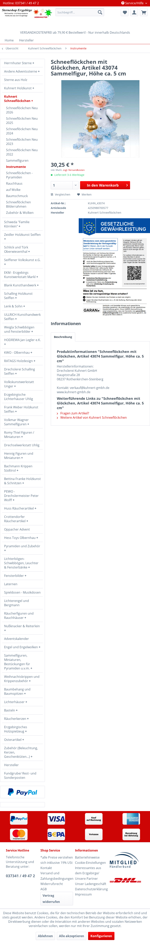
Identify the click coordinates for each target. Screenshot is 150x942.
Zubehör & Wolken (20, 213)
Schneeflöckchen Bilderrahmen (18, 204)
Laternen (10, 584)
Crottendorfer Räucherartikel (15, 519)
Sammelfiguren (17, 160)
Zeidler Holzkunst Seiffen (22, 234)
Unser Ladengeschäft (90, 884)
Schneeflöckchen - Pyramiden (19, 175)
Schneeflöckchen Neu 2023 (22, 141)
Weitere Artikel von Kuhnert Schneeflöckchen (93, 417)
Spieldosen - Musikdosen (22, 592)
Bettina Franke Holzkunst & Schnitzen (22, 481)
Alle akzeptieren (71, 936)
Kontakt (46, 868)
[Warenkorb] (144, 12)
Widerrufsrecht (51, 884)
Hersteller (11, 765)
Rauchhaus (14, 183)
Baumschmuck (17, 196)
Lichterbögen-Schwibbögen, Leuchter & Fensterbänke (21, 563)
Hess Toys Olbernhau (20, 538)
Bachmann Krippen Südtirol (18, 468)
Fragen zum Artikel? (74, 413)
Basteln (10, 710)
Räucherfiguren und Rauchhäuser (19, 615)
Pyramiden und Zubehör (22, 546)
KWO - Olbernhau (17, 352)
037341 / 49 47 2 (20, 875)
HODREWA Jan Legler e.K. (22, 340)
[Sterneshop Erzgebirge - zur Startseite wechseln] (27, 17)
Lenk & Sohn (13, 306)
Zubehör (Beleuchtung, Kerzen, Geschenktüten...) (21, 752)
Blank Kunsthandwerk (20, 285)
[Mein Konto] (134, 12)
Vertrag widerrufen (51, 898)
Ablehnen (45, 936)
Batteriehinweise (87, 857)
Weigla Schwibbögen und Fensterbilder (19, 329)
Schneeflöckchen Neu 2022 (22, 152)
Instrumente (16, 167)
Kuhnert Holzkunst (18, 88)
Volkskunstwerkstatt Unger (19, 384)
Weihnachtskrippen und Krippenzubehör (21, 678)
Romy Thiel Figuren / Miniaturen (19, 434)
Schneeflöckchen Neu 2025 (22, 120)
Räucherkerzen (15, 719)
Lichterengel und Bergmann (16, 603)
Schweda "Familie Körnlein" (16, 224)
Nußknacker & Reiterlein (22, 626)
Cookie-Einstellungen (90, 862)
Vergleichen (62, 194)
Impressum (83, 894)
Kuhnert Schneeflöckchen (17, 98)
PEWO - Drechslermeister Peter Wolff (21, 495)
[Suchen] (100, 12)
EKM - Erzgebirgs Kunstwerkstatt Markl (20, 274)
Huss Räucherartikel (19, 508)
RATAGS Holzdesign (19, 361)
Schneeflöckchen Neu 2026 (22, 110)
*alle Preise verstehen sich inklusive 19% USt (56, 860)
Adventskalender (16, 639)
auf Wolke (13, 190)
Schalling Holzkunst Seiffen (18, 295)
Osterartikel (13, 740)
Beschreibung (63, 337)
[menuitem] (79, 12)
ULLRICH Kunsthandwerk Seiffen (22, 316)
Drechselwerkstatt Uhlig (21, 445)
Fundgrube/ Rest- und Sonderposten (20, 775)
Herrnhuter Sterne (18, 63)
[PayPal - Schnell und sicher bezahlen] (22, 792)
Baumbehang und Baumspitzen (17, 691)
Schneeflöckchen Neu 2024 (22, 131)
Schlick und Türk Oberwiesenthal (16, 249)
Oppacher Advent (17, 529)
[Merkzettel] (125, 12)
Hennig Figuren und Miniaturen (18, 455)
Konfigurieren (101, 936)
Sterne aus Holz (15, 80)
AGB (43, 889)
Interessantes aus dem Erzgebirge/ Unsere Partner (88, 873)
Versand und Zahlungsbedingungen (56, 876)
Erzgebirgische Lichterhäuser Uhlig (18, 396)
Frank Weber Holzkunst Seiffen (21, 409)
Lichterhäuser (14, 702)
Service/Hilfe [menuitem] (134, 3)
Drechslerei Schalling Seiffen (19, 371)
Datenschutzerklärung (91, 889)
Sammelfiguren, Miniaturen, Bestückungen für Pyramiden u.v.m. (17, 661)
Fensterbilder (14, 576)
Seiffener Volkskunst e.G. (22, 260)
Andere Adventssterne (21, 71)
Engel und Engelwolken (21, 647)
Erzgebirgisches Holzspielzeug (15, 729)
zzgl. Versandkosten (74, 170)
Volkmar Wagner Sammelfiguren (16, 422)
